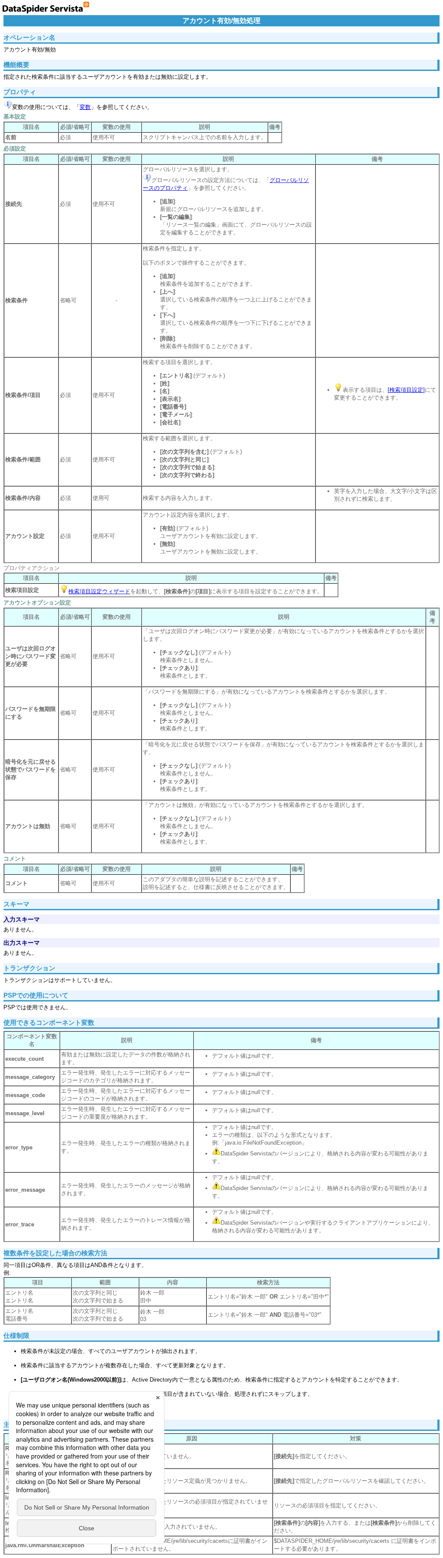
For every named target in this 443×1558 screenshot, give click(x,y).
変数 (85, 107)
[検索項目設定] (406, 390)
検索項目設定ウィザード (99, 591)
